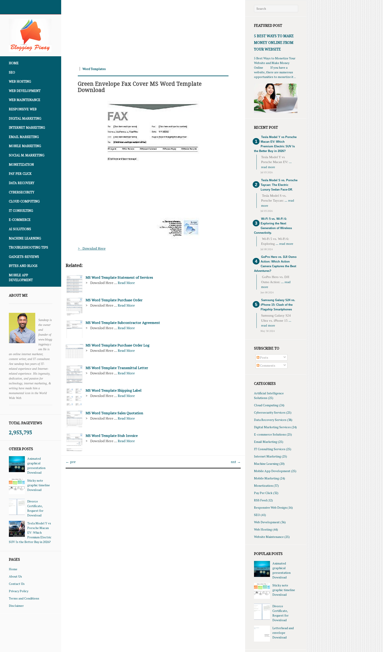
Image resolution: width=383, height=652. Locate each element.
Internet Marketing (27, 127)
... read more (284, 243)
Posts (263, 357)
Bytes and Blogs (23, 266)
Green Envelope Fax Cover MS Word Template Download (140, 86)
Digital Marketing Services (272, 427)
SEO (12, 72)
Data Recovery (21, 183)
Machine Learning (25, 238)
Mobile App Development (21, 277)
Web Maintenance (24, 100)
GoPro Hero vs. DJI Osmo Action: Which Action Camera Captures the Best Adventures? (275, 263)
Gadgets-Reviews (24, 257)
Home (14, 63)
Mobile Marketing (25, 146)
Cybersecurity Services (269, 412)
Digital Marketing (25, 118)
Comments (267, 365)
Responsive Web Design (270, 507)
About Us (15, 576)
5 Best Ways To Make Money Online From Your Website (274, 42)
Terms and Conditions (24, 598)
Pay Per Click (20, 173)
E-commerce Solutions (270, 434)
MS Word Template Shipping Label (113, 390)
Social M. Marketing (26, 155)
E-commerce (20, 220)
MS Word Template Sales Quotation (114, 413)
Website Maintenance (269, 537)
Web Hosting (20, 81)
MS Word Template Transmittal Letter (117, 367)
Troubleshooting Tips (28, 247)
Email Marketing (24, 137)
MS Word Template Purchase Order (114, 300)
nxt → (236, 461)
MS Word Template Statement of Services (119, 277)
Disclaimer (16, 605)
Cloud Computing (24, 201)
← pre (71, 461)
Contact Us (17, 584)
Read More (126, 282)
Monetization (21, 164)
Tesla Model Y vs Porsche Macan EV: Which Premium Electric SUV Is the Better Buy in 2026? (30, 532)
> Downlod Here (92, 248)
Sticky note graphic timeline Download (38, 485)
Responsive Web (23, 109)
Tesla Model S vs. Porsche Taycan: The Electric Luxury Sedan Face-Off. (279, 185)
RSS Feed (260, 500)
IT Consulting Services (269, 449)
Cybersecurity (21, 192)
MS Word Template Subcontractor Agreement (123, 322)
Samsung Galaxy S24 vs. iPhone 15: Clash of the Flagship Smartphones (278, 304)
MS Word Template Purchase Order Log (117, 345)
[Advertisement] (153, 31)
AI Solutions (20, 229)
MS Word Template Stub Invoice (112, 435)
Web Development (25, 91)
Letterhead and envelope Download (283, 632)
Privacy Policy (18, 591)
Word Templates (94, 69)
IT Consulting (21, 210)
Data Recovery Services (270, 420)
